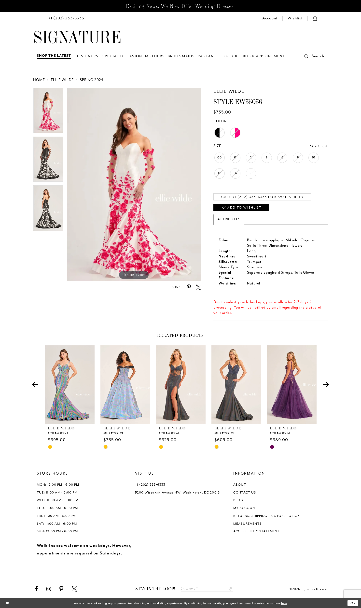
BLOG (238, 500)
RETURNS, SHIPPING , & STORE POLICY (266, 516)
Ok (353, 603)
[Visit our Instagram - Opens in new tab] (48, 589)
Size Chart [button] (319, 146)
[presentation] (70, 384)
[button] (309, 56)
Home (39, 80)
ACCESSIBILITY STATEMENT (256, 531)
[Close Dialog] (7, 603)
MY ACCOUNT (245, 508)
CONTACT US (244, 492)
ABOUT (239, 484)
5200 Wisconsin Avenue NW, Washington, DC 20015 (177, 492)
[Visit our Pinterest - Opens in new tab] (61, 589)
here (284, 603)
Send (230, 589)
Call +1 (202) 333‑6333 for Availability (262, 197)
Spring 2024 (91, 80)
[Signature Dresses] (77, 37)
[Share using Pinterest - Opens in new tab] (189, 287)
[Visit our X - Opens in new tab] (74, 589)
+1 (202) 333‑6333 (150, 484)
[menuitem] (66, 18)
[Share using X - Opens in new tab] (198, 287)
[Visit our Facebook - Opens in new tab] (36, 589)
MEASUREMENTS (247, 524)
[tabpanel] (48, 112)
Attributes (228, 219)
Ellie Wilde (62, 80)
